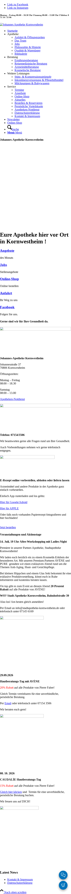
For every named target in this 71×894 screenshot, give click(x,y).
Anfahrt (6, 293)
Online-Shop (9, 279)
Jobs (3, 265)
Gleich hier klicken (11, 791)
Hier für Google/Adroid (13, 502)
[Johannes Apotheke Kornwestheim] (21, 24)
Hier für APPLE (9, 508)
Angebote (7, 251)
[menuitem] (39, 30)
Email (8, 703)
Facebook (7, 307)
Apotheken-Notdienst (12, 399)
